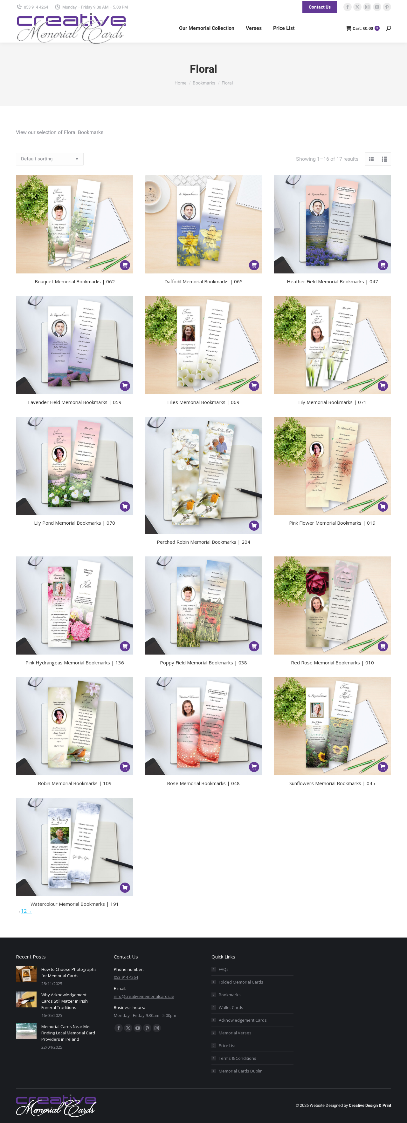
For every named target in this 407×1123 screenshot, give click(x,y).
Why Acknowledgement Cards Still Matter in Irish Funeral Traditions (64, 1001)
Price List (227, 1045)
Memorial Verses (235, 1033)
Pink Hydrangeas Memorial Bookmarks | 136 (74, 662)
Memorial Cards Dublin (241, 1071)
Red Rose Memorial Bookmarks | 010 (332, 662)
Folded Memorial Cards (241, 982)
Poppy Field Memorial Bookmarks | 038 (203, 662)
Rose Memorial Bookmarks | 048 (203, 783)
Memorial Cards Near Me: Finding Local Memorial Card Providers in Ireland (68, 1033)
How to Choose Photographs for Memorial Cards (69, 972)
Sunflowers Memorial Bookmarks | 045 (332, 783)
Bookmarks (230, 995)
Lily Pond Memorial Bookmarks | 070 (74, 523)
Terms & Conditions (237, 1058)
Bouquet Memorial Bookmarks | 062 (75, 281)
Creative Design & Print (370, 1105)
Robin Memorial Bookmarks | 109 (75, 783)
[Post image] (26, 974)
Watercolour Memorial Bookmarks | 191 (75, 904)
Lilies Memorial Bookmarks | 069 (203, 402)
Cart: (365, 28)
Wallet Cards (231, 1007)
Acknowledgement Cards (243, 1020)
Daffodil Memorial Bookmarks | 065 (203, 281)
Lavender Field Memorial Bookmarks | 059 (74, 402)
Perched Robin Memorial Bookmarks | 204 (203, 542)
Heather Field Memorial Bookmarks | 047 (332, 281)
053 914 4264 (36, 7)
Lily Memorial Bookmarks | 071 (332, 402)
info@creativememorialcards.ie (144, 996)
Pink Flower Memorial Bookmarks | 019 (332, 523)
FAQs (224, 969)
